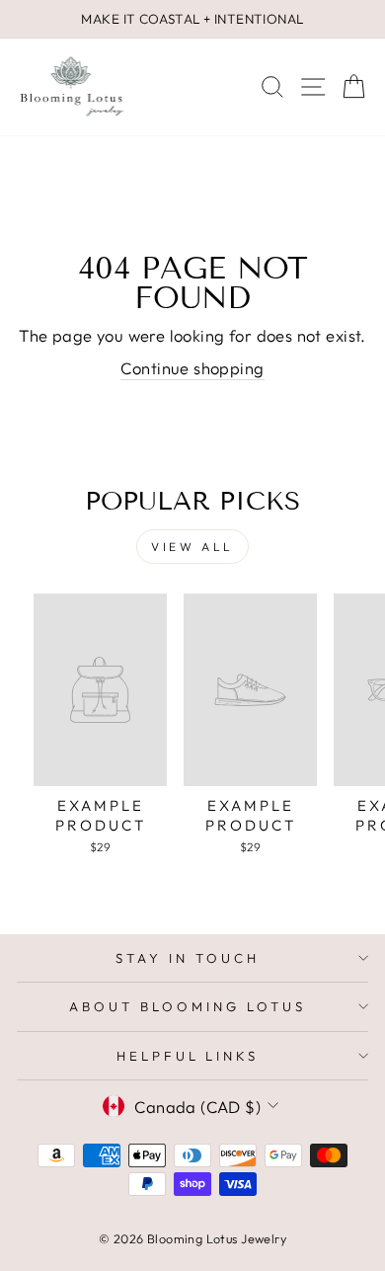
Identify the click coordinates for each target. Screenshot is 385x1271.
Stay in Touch (188, 958)
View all (192, 546)
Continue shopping (192, 367)
